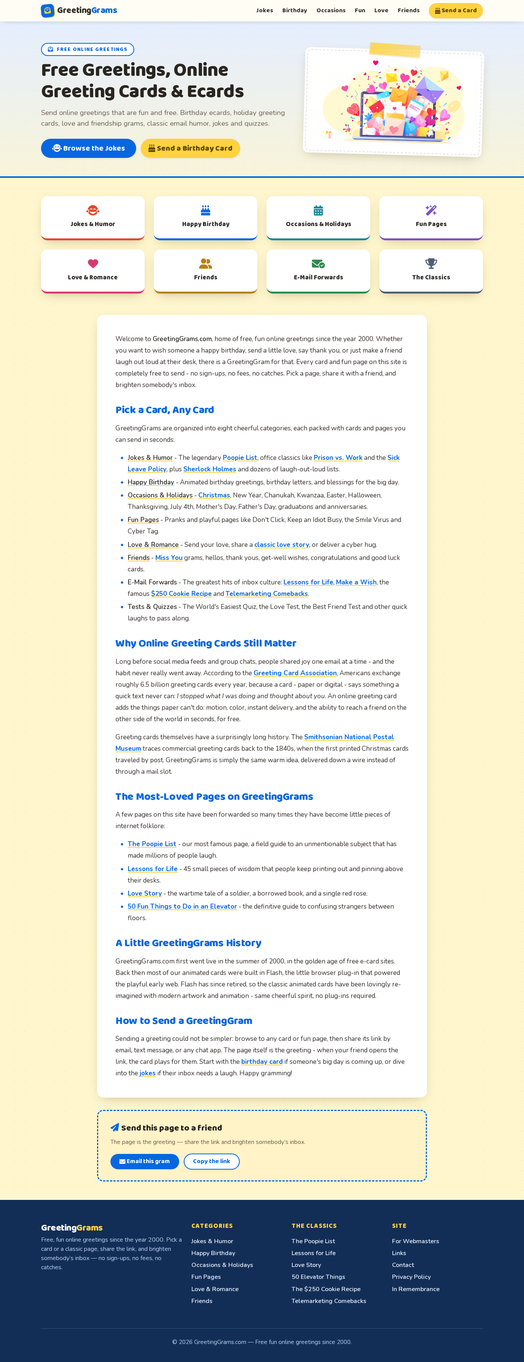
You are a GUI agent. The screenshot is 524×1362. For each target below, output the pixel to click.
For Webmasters (415, 1241)
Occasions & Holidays (222, 1265)
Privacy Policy (411, 1277)
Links (399, 1253)
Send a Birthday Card (193, 148)
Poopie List (240, 457)
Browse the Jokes (93, 148)
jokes (148, 1073)
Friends (409, 10)
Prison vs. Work (338, 457)
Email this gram (147, 1161)
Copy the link (211, 1161)
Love (381, 10)
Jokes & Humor (212, 1241)
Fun (360, 10)
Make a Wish (356, 582)
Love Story (145, 893)
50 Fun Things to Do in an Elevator (182, 906)
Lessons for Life (308, 582)
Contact (403, 1265)
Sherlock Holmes (209, 469)
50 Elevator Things (318, 1277)
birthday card (262, 1061)
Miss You (169, 557)
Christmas (214, 495)
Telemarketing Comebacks (267, 593)
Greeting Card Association (295, 673)
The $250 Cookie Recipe (326, 1289)
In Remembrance (416, 1289)
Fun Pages (206, 1277)
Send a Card (458, 10)
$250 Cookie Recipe (181, 593)
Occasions (331, 10)
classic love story (281, 544)
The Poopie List (152, 844)
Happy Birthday (213, 1253)
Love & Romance (215, 1289)
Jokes (264, 10)
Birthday (294, 10)
